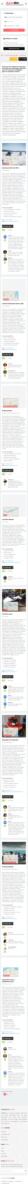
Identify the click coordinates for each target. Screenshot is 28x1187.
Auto (2, 1148)
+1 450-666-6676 (8, 670)
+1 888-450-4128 (8, 1032)
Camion (3, 1153)
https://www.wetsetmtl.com (12, 221)
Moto (2, 1151)
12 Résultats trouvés (6, 1091)
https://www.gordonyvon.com (12, 1033)
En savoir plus (7, 226)
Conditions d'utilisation (7, 1181)
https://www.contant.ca (11, 349)
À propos (3, 1131)
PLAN (23, 59)
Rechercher (15, 30)
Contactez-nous (5, 1134)
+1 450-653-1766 (8, 464)
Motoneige (4, 1156)
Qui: (5, 21)
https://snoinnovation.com (11, 465)
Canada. (10, 1178)
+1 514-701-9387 (8, 219)
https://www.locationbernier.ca (12, 562)
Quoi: (5, 17)
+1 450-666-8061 (8, 561)
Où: (5, 25)
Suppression (4, 1139)
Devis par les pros (14, 48)
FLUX (14, 59)
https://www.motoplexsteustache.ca (14, 791)
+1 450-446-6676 (8, 917)
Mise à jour (4, 1137)
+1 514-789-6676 (8, 348)
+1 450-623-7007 (8, 790)
